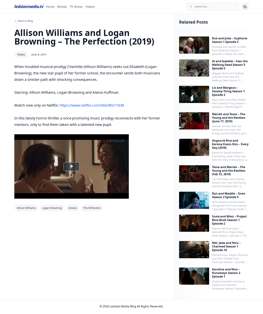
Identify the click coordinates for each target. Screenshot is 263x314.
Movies (62, 7)
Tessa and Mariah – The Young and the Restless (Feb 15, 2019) (228, 170)
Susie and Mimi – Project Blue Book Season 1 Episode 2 (229, 220)
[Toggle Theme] (245, 6)
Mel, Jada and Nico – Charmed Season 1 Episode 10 (226, 246)
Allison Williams (26, 208)
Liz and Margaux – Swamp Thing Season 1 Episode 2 (228, 91)
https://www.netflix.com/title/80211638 (92, 105)
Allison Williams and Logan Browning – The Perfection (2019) (84, 37)
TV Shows (76, 7)
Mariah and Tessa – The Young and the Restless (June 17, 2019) (228, 117)
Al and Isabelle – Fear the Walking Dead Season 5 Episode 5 (230, 64)
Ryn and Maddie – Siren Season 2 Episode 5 (228, 195)
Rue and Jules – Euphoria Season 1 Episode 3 (229, 40)
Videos (90, 7)
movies (72, 208)
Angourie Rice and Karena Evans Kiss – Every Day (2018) (230, 144)
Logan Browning (52, 208)
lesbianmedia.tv (28, 6)
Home (50, 7)
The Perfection (92, 208)
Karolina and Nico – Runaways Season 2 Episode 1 (226, 273)
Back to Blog (25, 21)
